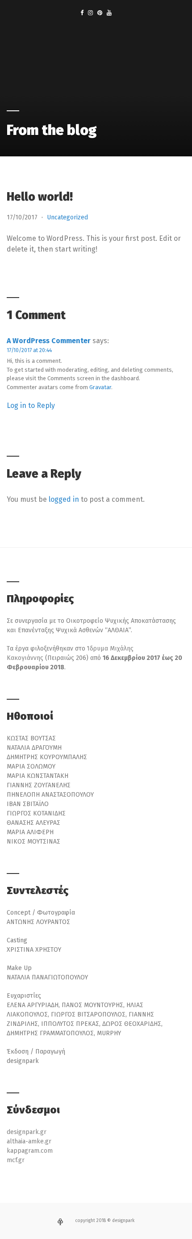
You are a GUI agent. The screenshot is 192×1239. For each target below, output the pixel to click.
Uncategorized (67, 217)
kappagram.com (30, 1151)
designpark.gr (26, 1132)
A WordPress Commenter (49, 340)
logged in (64, 499)
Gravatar (100, 387)
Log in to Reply (31, 405)
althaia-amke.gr (29, 1141)
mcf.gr (16, 1160)
